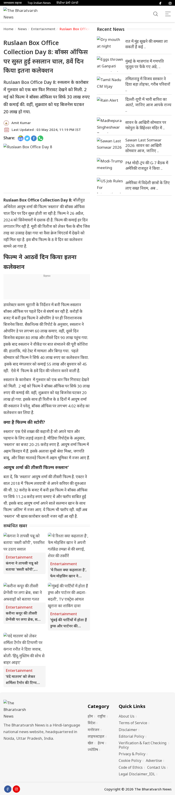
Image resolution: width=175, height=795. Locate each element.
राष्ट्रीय (102, 716)
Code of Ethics (131, 767)
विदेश (91, 722)
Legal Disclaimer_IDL (137, 773)
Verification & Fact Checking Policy (142, 745)
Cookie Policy (130, 760)
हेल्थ (101, 742)
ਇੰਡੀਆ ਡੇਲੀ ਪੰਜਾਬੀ (67, 2)
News (22, 28)
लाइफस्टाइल (96, 736)
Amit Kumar (21, 122)
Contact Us (156, 767)
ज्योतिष (93, 749)
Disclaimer (128, 729)
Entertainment (43, 28)
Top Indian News (39, 2)
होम (90, 716)
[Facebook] (160, 3)
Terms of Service (133, 722)
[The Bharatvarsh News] (22, 14)
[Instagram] (170, 3)
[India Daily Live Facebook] (34, 138)
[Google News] (20, 138)
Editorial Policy (131, 736)
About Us (126, 716)
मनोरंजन (93, 729)
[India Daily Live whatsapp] (40, 138)
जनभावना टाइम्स (12, 2)
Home (8, 28)
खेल (90, 742)
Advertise (154, 760)
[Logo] (43, 710)
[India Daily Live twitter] (27, 138)
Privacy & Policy (132, 753)
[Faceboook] (7, 789)
